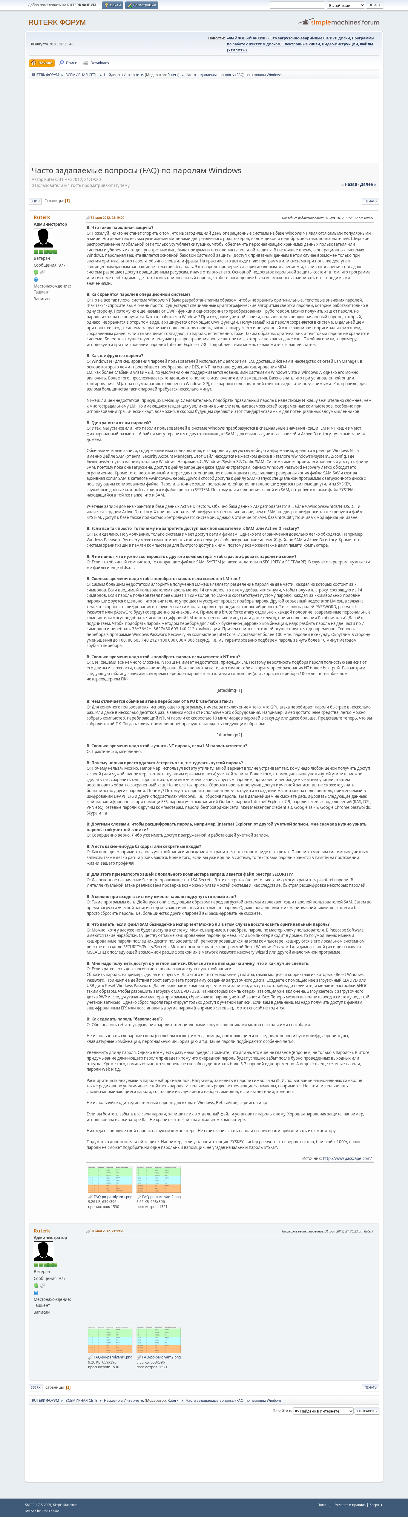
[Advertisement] (204, 123)
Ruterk (173, 74)
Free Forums (50, 1511)
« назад (349, 184)
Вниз (35, 201)
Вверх (35, 1387)
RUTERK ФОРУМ (57, 22)
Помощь (324, 1504)
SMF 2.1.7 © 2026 (38, 1505)
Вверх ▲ (376, 1504)
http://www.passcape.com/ (347, 1158)
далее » (368, 184)
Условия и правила (350, 1504)
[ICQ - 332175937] (36, 272)
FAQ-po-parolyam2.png (161, 1196)
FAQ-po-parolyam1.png (112, 1196)
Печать (370, 201)
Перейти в (282, 1410)
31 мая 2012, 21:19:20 (107, 217)
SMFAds (30, 1511)
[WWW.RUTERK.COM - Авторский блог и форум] (36, 279)
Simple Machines (65, 1505)
